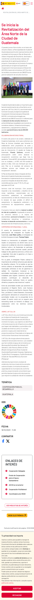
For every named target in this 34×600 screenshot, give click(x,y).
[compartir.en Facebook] (3, 441)
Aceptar (17, 588)
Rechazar (17, 595)
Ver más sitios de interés (17, 505)
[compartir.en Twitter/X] (8, 441)
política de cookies (7, 583)
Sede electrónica (16, 515)
